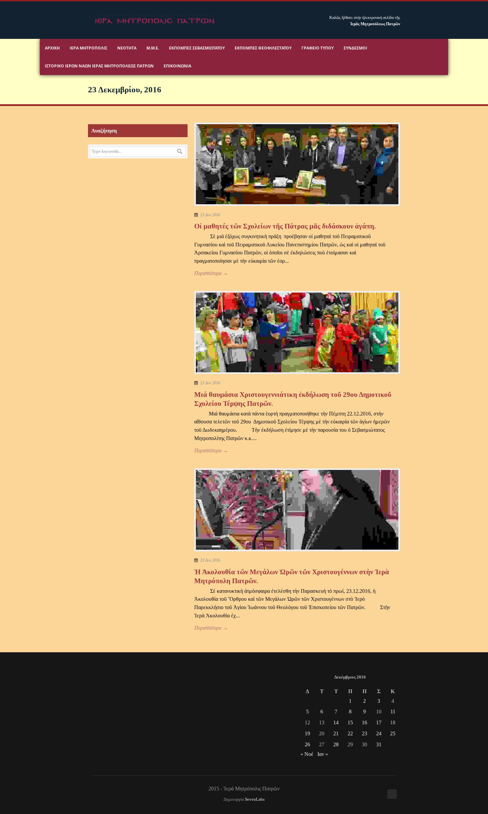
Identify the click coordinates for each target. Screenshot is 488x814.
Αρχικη (52, 48)
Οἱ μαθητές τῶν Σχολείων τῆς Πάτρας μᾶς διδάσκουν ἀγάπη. (285, 226)
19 (307, 733)
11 (392, 711)
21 (336, 733)
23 (364, 733)
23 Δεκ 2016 (210, 215)
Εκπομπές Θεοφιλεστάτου (263, 48)
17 (378, 722)
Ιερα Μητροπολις (88, 48)
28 (336, 744)
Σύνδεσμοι (355, 48)
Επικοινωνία (177, 66)
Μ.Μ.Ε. (152, 48)
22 (350, 733)
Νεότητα (126, 48)
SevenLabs (255, 799)
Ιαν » (322, 754)
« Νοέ (306, 754)
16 (364, 722)
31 (378, 744)
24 (378, 733)
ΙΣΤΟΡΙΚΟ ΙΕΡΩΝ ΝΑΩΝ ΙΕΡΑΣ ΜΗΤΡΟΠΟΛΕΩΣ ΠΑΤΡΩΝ (99, 66)
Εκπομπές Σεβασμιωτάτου (197, 48)
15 (350, 722)
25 (392, 733)
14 (336, 722)
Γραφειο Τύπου (317, 48)
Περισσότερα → (211, 273)
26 (307, 744)
